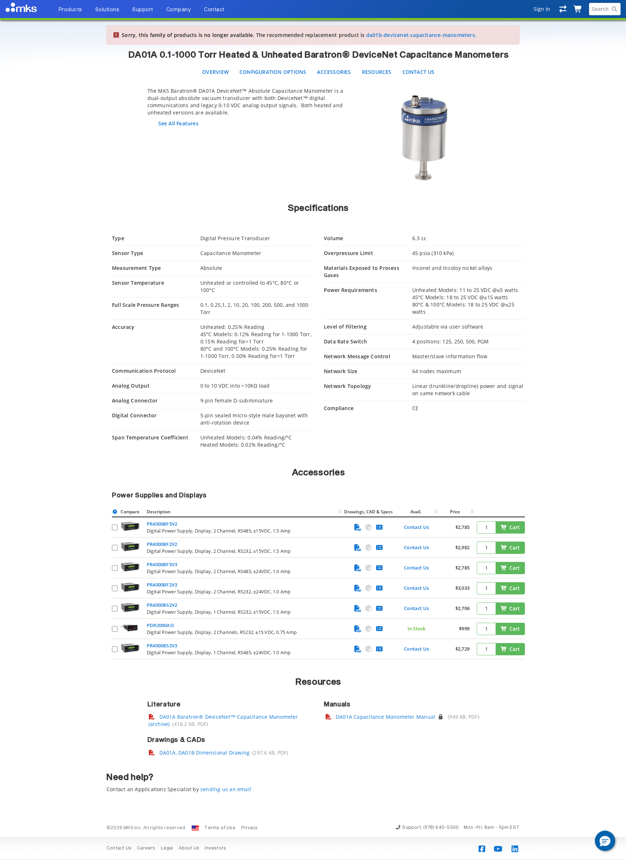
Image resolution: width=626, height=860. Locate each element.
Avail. (416, 512)
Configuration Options (272, 71)
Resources (377, 71)
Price (455, 512)
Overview (215, 71)
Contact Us (418, 71)
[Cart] (578, 9)
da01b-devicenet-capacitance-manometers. (421, 35)
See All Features (178, 123)
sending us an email (225, 789)
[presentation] (313, 430)
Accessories (334, 71)
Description (159, 512)
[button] (605, 841)
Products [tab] (70, 9)
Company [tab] (178, 9)
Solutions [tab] (107, 9)
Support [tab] (142, 9)
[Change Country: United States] (195, 828)
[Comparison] (563, 9)
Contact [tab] (214, 9)
